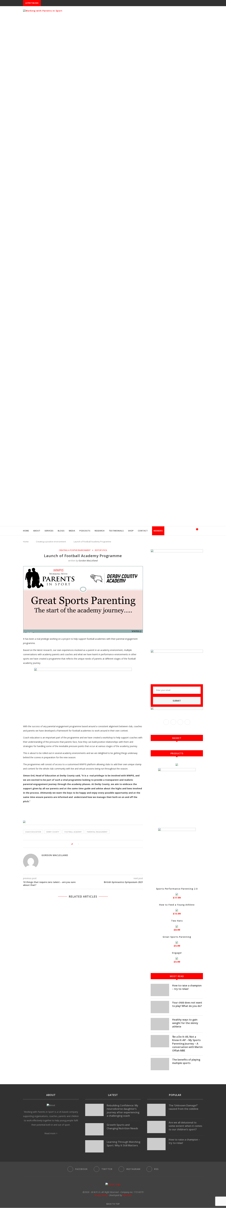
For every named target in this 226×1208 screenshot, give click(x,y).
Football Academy (73, 832)
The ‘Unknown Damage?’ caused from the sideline (183, 1107)
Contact (143, 530)
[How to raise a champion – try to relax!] (160, 990)
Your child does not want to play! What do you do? (187, 1004)
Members (158, 530)
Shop (131, 530)
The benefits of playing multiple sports (186, 1061)
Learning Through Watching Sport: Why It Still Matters (123, 1143)
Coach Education (33, 832)
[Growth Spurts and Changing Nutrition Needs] (94, 1129)
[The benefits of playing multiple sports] (160, 1064)
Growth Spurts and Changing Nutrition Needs (122, 1126)
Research (100, 530)
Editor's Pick (101, 550)
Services (49, 530)
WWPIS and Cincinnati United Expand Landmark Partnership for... (77, 3)
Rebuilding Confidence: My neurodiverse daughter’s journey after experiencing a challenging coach (123, 1110)
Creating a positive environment (51, 541)
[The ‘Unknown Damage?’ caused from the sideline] (156, 1110)
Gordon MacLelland (88, 560)
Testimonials (116, 530)
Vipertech (127, 1195)
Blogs (61, 530)
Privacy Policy (101, 1195)
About (36, 530)
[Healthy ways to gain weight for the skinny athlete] (160, 1024)
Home (26, 530)
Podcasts (84, 530)
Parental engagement (97, 832)
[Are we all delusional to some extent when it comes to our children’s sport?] (156, 1127)
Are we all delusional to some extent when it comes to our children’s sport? (185, 1126)
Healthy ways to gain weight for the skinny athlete (185, 1023)
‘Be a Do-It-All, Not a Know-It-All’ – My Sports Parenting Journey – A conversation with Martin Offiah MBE (187, 1043)
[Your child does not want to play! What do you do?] (160, 1007)
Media (72, 530)
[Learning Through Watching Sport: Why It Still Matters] (94, 1146)
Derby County (52, 832)
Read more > (50, 1133)
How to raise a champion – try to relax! (187, 987)
